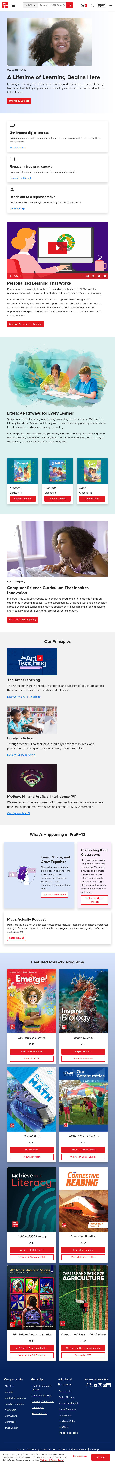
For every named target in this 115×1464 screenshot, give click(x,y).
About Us (9, 1386)
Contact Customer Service (41, 1388)
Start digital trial (18, 147)
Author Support (67, 1397)
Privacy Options (80, 1456)
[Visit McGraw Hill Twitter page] (91, 1385)
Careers (9, 1392)
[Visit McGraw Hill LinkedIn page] (108, 1385)
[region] (57, 1457)
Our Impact (10, 1422)
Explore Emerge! (22, 499)
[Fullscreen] (105, 276)
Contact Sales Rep (41, 1395)
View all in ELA (32, 1058)
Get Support (38, 1407)
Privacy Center (39, 1449)
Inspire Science (83, 1051)
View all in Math (31, 1157)
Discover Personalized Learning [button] (25, 324)
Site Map (94, 1449)
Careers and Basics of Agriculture (83, 1348)
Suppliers (63, 1427)
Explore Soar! (92, 499)
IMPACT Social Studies (83, 1149)
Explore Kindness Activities (94, 900)
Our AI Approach (67, 1409)
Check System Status (43, 1401)
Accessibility (65, 1391)
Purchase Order (67, 1421)
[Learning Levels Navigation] (13, 5)
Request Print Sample (21, 178)
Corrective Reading (83, 1250)
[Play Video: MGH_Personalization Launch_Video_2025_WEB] (57, 248)
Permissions (65, 1415)
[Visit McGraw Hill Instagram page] (100, 1385)
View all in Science (83, 1058)
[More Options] (110, 5)
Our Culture (11, 1416)
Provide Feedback (68, 1433)
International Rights (69, 1403)
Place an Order (39, 1413)
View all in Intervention (83, 1257)
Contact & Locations (15, 1398)
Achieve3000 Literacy (31, 1250)
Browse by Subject (19, 101)
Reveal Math (31, 1149)
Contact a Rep (17, 208)
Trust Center (11, 1428)
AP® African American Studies (31, 1348)
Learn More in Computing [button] (22, 619)
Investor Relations (14, 1404)
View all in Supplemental (32, 1257)
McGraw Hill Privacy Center (52, 1460)
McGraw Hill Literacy (32, 1051)
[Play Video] (10, 276)
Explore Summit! (57, 499)
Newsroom (10, 1410)
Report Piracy (81, 1449)
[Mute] (93, 276)
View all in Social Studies (83, 1157)
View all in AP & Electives (32, 1355)
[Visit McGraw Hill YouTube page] (96, 1385)
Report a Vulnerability (60, 1449)
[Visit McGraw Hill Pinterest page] (104, 1385)
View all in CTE (83, 1355)
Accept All (100, 1457)
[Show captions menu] (87, 276)
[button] (92, 5)
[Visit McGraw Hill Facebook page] (87, 1385)
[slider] (51, 276)
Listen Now (15, 938)
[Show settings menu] (99, 276)
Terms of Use (23, 1449)
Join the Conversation (54, 894)
